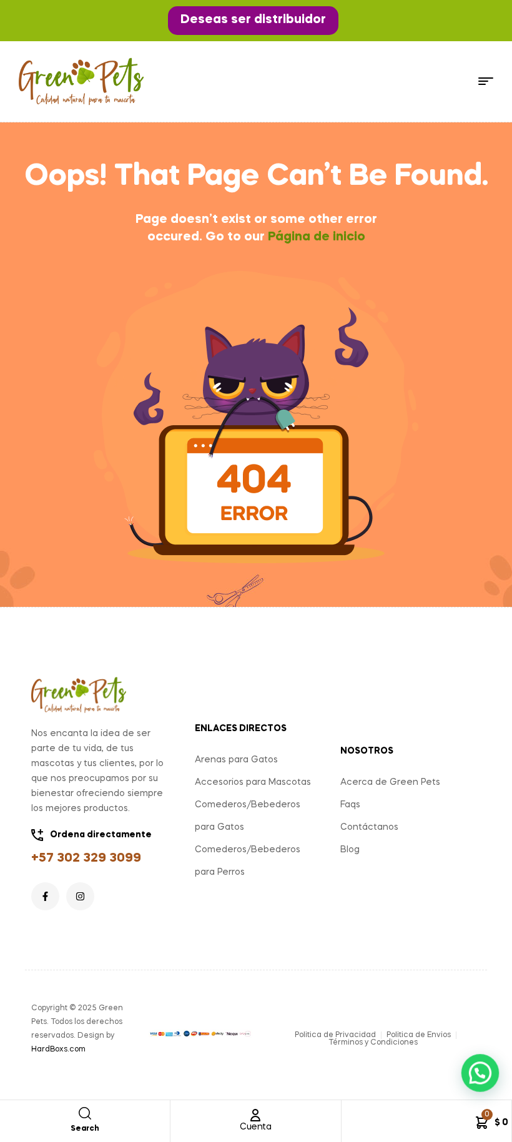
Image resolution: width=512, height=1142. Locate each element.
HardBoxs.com (58, 1049)
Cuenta (255, 1127)
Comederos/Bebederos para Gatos (247, 816)
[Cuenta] (255, 1115)
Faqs (350, 804)
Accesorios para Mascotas (253, 782)
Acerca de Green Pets (390, 782)
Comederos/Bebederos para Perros (247, 861)
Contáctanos (369, 827)
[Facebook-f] (45, 896)
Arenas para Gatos (236, 760)
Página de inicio (316, 237)
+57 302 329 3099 (86, 858)
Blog (350, 849)
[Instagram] (80, 896)
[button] (253, 20)
